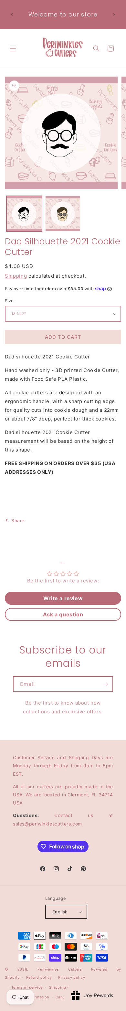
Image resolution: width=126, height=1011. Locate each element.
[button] (13, 48)
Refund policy (39, 977)
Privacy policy (71, 977)
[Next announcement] (114, 14)
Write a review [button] (63, 598)
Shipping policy (64, 987)
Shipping (16, 276)
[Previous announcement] (12, 14)
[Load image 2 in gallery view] (63, 213)
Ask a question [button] (63, 614)
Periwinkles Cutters (59, 969)
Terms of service (27, 987)
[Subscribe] (105, 684)
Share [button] (18, 520)
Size (9, 300)
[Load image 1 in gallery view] (24, 213)
